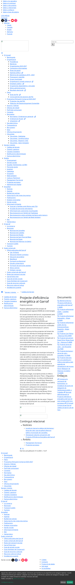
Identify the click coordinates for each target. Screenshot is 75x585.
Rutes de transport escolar (13, 543)
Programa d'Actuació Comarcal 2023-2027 (18, 462)
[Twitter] (2, 20)
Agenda (6, 517)
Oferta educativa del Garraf (13, 539)
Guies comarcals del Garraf (13, 541)
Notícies (7, 514)
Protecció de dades (48, 564)
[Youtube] (12, 20)
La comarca (8, 503)
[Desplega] (17, 292)
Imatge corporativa (10, 525)
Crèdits (44, 560)
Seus (5, 482)
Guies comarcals (7, 536)
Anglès (9, 30)
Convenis (7, 471)
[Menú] (2, 53)
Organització (8, 457)
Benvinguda (8, 455)
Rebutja (63, 582)
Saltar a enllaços (8, 10)
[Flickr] (9, 20)
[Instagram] (15, 20)
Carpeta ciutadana (10, 301)
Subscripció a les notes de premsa (16, 521)
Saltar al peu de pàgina (11, 12)
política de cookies (18, 578)
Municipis (7, 506)
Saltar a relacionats (9, 8)
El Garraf (4, 501)
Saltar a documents (9, 5)
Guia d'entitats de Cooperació (14, 549)
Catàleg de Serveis (27, 292)
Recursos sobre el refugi (12, 554)
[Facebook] (6, 20)
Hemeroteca (8, 534)
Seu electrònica (9, 475)
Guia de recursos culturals (13, 552)
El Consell (4, 453)
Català (9, 25)
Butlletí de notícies (10, 519)
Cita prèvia (7, 486)
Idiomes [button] (7, 23)
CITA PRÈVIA (5, 16)
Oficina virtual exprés (11, 484)
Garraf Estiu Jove (10, 545)
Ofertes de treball (10, 466)
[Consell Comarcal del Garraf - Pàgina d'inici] (15, 46)
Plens (6, 460)
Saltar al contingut (9, 3)
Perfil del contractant (11, 468)
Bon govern (8, 479)
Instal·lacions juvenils (11, 556)
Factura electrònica (10, 308)
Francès (9, 34)
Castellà (9, 27)
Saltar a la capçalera (10, 1)
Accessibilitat (46, 568)
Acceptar (70, 582)
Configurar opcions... (7, 582)
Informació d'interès (11, 530)
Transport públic (9, 508)
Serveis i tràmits (10, 292)
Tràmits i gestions (10, 299)
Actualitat (4, 512)
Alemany (10, 32)
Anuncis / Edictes (10, 464)
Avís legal (45, 566)
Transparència (9, 477)
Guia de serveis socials (12, 547)
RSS (5, 532)
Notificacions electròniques (13, 497)
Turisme (7, 510)
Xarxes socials (9, 528)
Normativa (7, 473)
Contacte (4, 18)
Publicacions (8, 523)
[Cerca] (52, 44)
